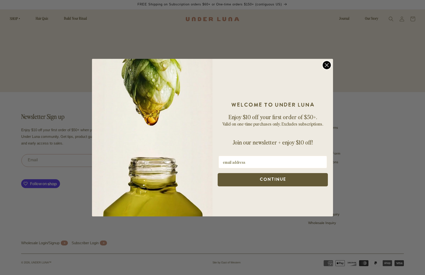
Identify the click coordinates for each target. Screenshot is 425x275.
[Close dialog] (326, 65)
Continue (272, 179)
